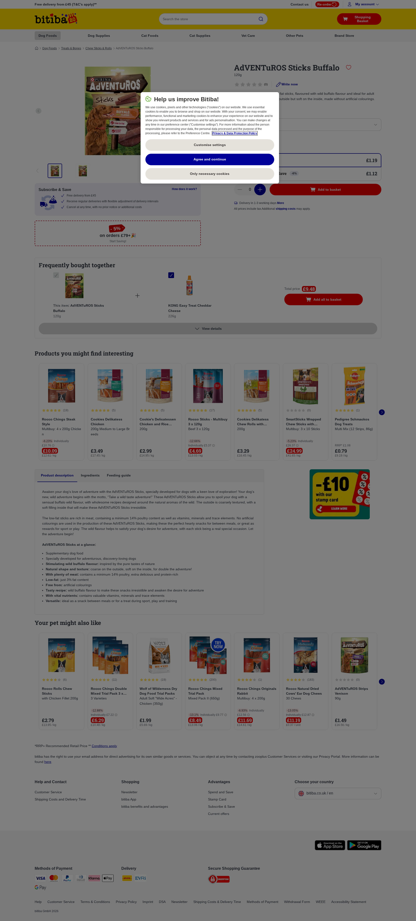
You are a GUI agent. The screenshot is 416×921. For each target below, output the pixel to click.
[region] (210, 138)
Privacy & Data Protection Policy (234, 133)
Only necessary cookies (209, 174)
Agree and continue (210, 159)
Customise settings (210, 145)
